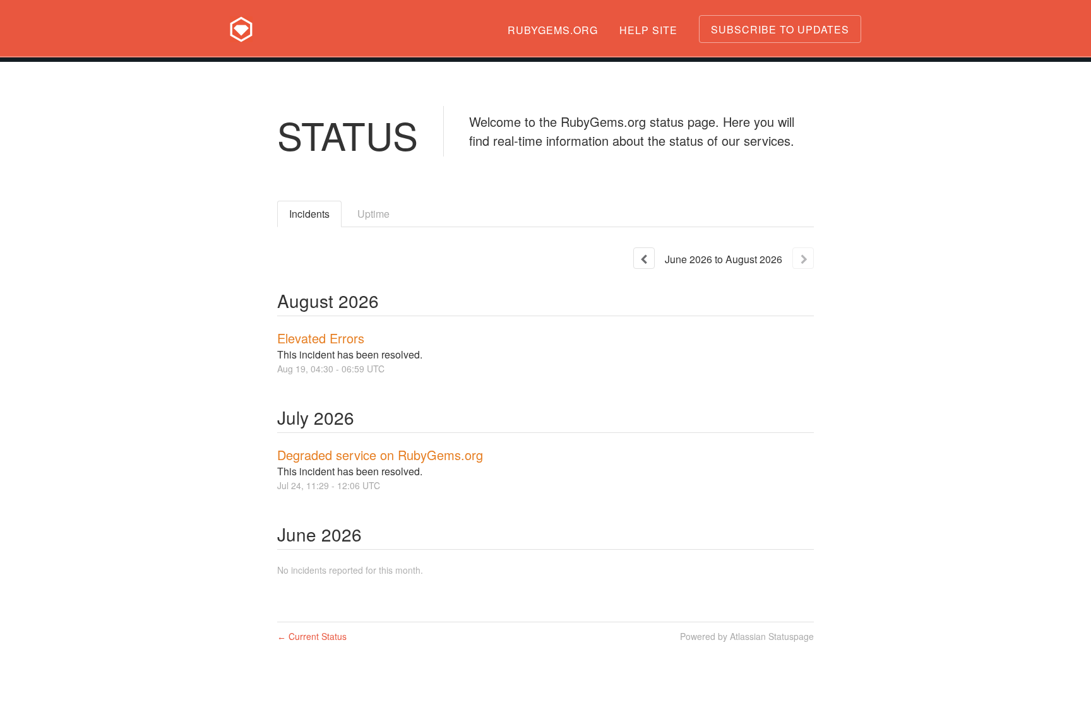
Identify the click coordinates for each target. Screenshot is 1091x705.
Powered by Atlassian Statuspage (747, 636)
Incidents (309, 213)
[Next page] (803, 258)
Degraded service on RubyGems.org (380, 455)
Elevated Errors (320, 338)
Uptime (373, 213)
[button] (780, 29)
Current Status (312, 636)
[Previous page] (644, 258)
